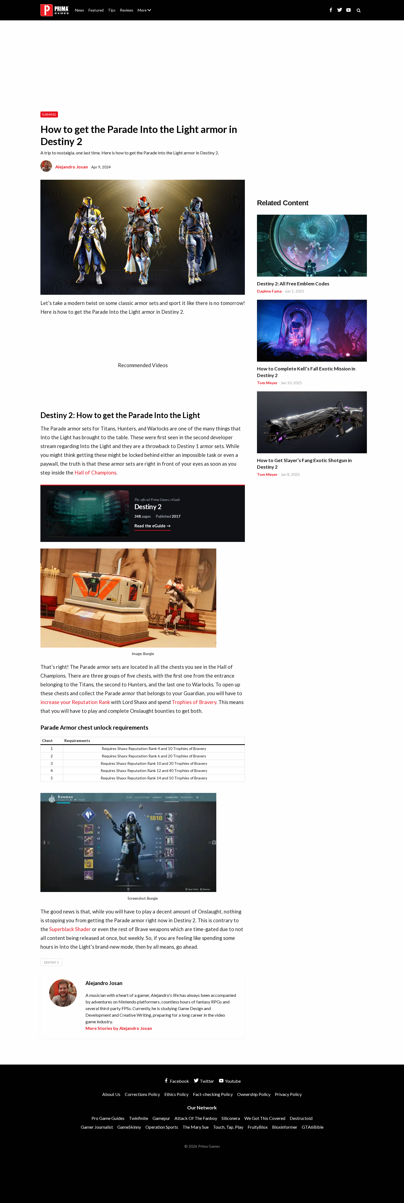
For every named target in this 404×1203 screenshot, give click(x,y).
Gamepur (161, 1118)
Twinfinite (138, 1118)
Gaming (49, 114)
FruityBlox (258, 1127)
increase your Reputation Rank (75, 702)
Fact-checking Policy (213, 1094)
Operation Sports (161, 1127)
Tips (111, 10)
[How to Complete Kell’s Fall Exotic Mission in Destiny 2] (312, 331)
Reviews (126, 10)
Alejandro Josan (71, 166)
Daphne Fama (269, 291)
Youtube (232, 1081)
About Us (145, 7)
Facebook (179, 1081)
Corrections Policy (142, 1094)
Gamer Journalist (97, 1127)
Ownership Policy (253, 1094)
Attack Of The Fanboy (196, 1118)
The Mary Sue (195, 1127)
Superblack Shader (70, 929)
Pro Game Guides (108, 1118)
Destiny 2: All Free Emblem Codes (293, 284)
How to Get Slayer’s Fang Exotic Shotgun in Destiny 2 (304, 463)
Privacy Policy (288, 1094)
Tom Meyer (267, 382)
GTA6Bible (312, 1127)
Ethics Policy (176, 1094)
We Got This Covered (264, 1118)
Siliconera (231, 1118)
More (147, 12)
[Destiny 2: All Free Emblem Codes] (312, 246)
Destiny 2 (51, 962)
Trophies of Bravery (194, 702)
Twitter (206, 1081)
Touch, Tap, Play (228, 1127)
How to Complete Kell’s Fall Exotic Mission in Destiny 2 (306, 372)
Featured (96, 10)
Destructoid (301, 1118)
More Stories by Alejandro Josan (118, 1028)
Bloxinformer (284, 1127)
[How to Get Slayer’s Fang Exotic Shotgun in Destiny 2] (312, 423)
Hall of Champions (95, 473)
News (79, 10)
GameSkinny (129, 1127)
